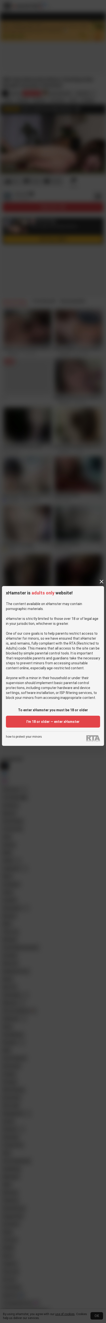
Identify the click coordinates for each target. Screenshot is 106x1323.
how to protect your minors (24, 736)
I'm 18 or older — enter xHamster (53, 722)
